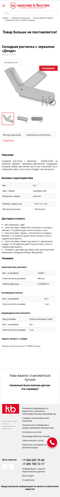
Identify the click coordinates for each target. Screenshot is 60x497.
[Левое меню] (3, 6)
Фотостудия (28, 475)
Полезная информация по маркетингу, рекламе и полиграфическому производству (39, 411)
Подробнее (8, 140)
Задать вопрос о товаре (14, 338)
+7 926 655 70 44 (33, 460)
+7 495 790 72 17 (33, 464)
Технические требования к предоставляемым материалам (38, 426)
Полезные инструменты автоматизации (34, 446)
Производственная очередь (36, 436)
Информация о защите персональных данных (33, 470)
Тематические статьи (33, 440)
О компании (28, 480)
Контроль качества (31, 432)
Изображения (11, 62)
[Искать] (55, 13)
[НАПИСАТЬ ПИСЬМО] (52, 442)
